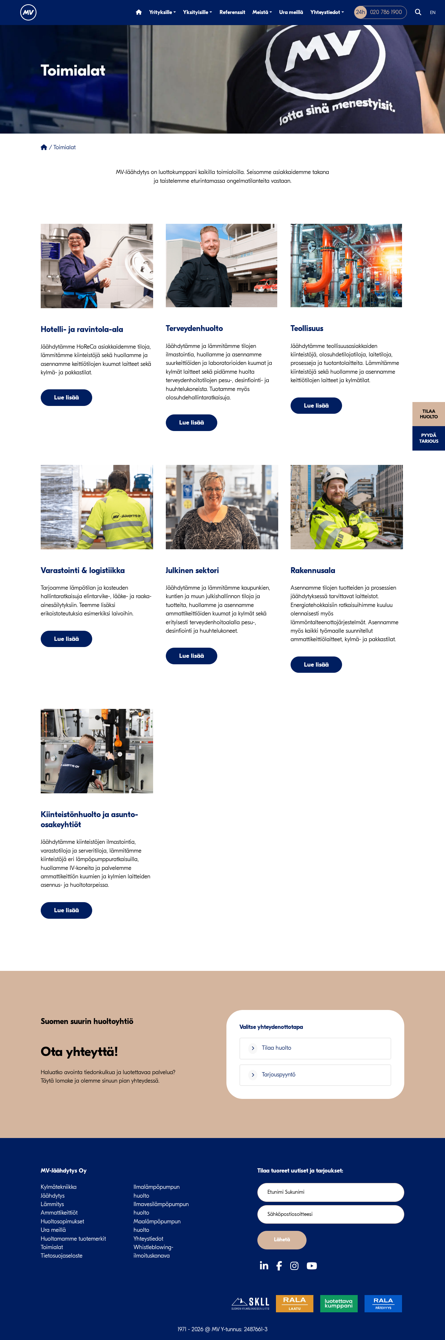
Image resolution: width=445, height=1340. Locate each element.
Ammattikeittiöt (59, 1212)
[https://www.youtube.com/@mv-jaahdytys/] (312, 1266)
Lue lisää (66, 397)
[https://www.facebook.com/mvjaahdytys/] (280, 1266)
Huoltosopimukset (62, 1221)
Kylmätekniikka (59, 1187)
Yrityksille (160, 12)
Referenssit (232, 12)
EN (433, 12)
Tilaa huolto (429, 414)
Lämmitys (52, 1204)
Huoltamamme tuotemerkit (73, 1238)
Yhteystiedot (325, 12)
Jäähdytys (53, 1195)
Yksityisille (195, 12)
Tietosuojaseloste (61, 1255)
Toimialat (52, 1247)
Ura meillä (291, 12)
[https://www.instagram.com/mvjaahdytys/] (295, 1266)
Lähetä (282, 1240)
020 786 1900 (379, 12)
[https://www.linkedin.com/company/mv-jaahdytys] (265, 1266)
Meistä (260, 12)
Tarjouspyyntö (278, 1074)
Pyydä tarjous (428, 438)
